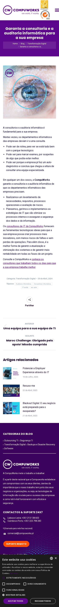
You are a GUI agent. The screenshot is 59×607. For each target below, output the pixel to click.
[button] (29, 595)
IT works (25, 287)
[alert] (29, 581)
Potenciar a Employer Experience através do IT (36, 370)
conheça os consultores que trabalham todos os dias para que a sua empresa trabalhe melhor (29, 263)
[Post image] (11, 373)
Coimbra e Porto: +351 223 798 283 (24, 521)
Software (8, 448)
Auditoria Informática (23, 284)
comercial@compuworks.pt (21, 533)
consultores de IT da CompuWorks (25, 226)
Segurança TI (26, 440)
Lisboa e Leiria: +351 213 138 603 (23, 518)
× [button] (55, 558)
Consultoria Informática (42, 284)
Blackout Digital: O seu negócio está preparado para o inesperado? (39, 407)
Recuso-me (29, 385)
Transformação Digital (26, 278)
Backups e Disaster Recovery (41, 444)
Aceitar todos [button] (15, 601)
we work (34, 287)
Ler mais (14, 573)
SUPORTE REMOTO (16, 543)
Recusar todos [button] (43, 601)
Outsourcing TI (11, 440)
